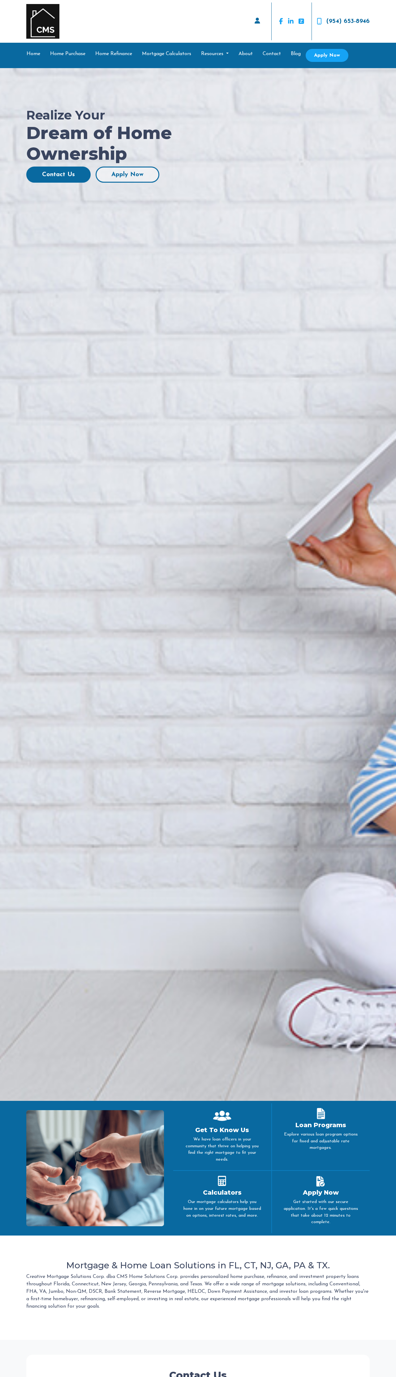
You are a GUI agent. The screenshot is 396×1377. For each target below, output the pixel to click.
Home (33, 53)
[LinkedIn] (291, 21)
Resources (213, 53)
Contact (272, 53)
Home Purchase (67, 53)
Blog (296, 53)
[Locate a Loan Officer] (257, 21)
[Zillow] (301, 21)
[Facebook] (281, 21)
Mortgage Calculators (166, 53)
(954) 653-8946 (348, 21)
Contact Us (58, 175)
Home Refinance (113, 53)
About (246, 53)
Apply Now (327, 55)
